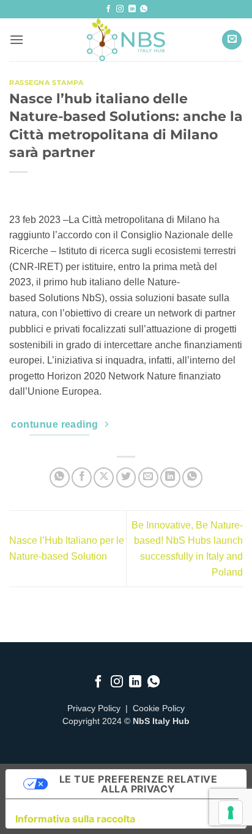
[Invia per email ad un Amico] (148, 477)
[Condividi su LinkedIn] (170, 477)
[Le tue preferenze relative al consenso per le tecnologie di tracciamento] (230, 812)
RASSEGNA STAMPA (46, 82)
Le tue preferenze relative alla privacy (138, 784)
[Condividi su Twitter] (126, 477)
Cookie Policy (159, 708)
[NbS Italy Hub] (126, 39)
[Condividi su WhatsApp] (60, 477)
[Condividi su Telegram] (192, 477)
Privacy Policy (93, 708)
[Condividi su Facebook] (82, 477)
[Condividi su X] (104, 477)
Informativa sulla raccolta (75, 819)
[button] (16, 39)
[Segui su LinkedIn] (132, 9)
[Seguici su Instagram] (120, 9)
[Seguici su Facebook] (108, 9)
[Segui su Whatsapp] (143, 9)
